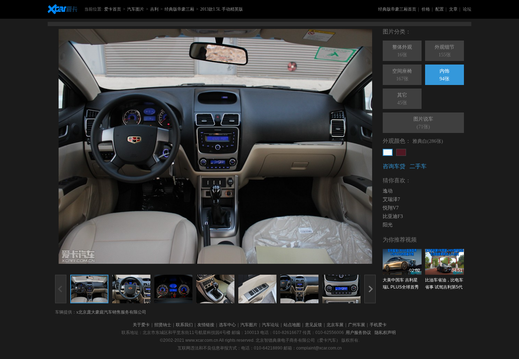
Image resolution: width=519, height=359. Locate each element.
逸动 (388, 191)
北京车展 (335, 324)
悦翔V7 (391, 208)
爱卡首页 (112, 9)
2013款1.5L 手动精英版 (221, 9)
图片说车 (423, 122)
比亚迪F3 (393, 216)
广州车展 (356, 324)
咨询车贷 (394, 166)
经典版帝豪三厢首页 (397, 9)
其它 (402, 98)
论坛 (467, 9)
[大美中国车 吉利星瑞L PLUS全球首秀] (402, 262)
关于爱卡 (141, 324)
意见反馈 (313, 324)
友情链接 (205, 324)
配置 (439, 9)
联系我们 (184, 324)
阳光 (388, 224)
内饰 (444, 74)
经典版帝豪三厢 (179, 9)
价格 (426, 9)
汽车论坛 (270, 324)
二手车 (418, 166)
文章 (453, 9)
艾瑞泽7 (391, 199)
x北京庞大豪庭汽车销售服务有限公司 (111, 312)
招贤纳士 (162, 324)
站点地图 (292, 324)
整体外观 (402, 50)
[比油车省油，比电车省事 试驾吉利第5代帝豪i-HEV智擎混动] (444, 262)
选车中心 (227, 324)
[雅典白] (388, 152)
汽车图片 (135, 9)
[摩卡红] (401, 152)
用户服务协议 (358, 332)
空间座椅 (402, 74)
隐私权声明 (385, 332)
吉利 (154, 9)
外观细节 (444, 50)
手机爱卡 (378, 324)
